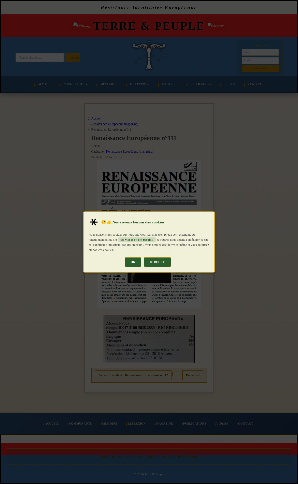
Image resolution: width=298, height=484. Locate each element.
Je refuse (157, 262)
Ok (133, 262)
